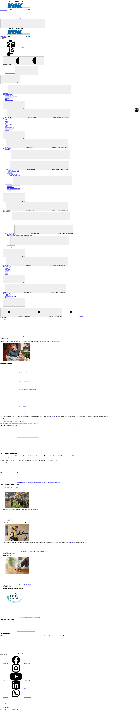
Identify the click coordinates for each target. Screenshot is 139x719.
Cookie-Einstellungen (6, 707)
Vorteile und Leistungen (9, 97)
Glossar (4, 701)
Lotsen (8, 223)
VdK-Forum (7, 130)
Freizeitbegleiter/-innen (11, 222)
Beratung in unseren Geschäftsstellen (11, 96)
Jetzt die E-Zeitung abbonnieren (27, 437)
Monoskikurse (9, 186)
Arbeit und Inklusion (10, 187)
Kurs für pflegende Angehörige (12, 174)
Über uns (4, 265)
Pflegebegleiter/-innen (10, 224)
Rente (6, 119)
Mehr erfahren (29, 518)
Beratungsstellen (7, 269)
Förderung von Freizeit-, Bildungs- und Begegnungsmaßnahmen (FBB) (19, 235)
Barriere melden (5, 705)
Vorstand (6, 268)
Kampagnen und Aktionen (9, 128)
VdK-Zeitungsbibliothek (23, 406)
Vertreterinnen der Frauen (11, 246)
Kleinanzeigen (22, 644)
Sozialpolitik (5, 117)
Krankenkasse (69, 542)
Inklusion (6, 122)
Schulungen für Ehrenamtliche (12, 234)
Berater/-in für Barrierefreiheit (12, 221)
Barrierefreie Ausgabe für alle (24, 381)
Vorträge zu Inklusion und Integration (13, 188)
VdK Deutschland (3, 37)
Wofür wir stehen (8, 267)
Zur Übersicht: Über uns (7, 266)
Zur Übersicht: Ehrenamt (7, 211)
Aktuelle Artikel (22, 397)
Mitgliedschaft (5, 93)
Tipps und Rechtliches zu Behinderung (13, 189)
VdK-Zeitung (7, 98)
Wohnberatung (9, 172)
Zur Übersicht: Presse (6, 293)
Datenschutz (5, 703)
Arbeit (6, 123)
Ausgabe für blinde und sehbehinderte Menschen (27, 389)
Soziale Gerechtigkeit (8, 124)
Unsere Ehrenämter (8, 219)
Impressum (4, 702)
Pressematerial (7, 295)
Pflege (6, 120)
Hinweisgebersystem (6, 706)
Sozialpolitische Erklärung (9, 127)
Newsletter (6, 273)
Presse (4, 292)
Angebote (4, 147)
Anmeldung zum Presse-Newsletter (11, 296)
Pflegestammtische (10, 173)
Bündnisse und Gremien (9, 129)
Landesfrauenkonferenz (11, 245)
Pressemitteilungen (8, 294)
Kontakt (6, 297)
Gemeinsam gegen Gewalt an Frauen (13, 247)
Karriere (4, 283)
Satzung (6, 274)
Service (6, 99)
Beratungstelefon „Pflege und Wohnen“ (14, 159)
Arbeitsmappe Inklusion (11, 190)
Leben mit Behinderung (9, 184)
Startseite (4, 319)
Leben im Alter (7, 169)
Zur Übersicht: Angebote (7, 148)
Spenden (6, 271)
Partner (6, 272)
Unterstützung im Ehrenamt (9, 233)
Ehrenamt (4, 210)
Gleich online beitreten (9, 95)
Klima (6, 126)
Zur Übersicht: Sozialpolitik (7, 118)
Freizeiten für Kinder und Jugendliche (13, 185)
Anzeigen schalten (22, 414)
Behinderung (53, 416)
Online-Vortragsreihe (8, 191)
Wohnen (6, 125)
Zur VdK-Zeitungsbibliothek (26, 631)
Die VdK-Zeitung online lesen (24, 372)
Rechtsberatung (7, 149)
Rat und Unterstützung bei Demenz (13, 171)
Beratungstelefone (8, 157)
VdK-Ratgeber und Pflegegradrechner (13, 175)
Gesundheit (7, 121)
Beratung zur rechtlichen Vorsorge (13, 170)
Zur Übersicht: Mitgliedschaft (8, 94)
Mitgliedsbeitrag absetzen (9, 100)
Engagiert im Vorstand (11, 220)
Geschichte (7, 270)
